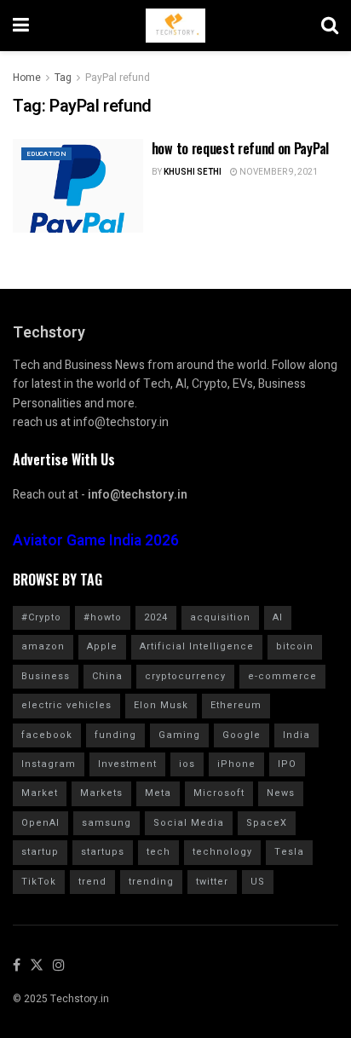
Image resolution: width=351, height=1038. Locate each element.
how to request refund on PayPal (240, 148)
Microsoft (219, 793)
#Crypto (41, 617)
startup (40, 852)
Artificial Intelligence (197, 646)
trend (92, 881)
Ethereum (236, 705)
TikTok (38, 881)
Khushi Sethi (193, 172)
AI (278, 617)
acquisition (220, 617)
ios (187, 764)
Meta (158, 793)
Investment (127, 764)
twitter (212, 881)
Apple (102, 646)
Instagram (48, 764)
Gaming (179, 735)
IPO (287, 764)
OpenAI (40, 823)
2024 (156, 617)
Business (45, 676)
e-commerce (282, 676)
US (257, 881)
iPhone (236, 764)
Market (39, 793)
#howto (102, 617)
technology (222, 852)
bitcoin (295, 646)
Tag (63, 77)
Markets (101, 793)
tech (158, 852)
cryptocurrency (185, 676)
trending (151, 881)
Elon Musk (161, 705)
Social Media (188, 823)
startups (102, 852)
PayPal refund (117, 77)
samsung (106, 823)
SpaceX (266, 823)
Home (27, 77)
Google (241, 735)
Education (46, 154)
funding (115, 735)
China (107, 676)
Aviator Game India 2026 (96, 540)
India (296, 735)
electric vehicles (66, 705)
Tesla (289, 852)
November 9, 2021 (278, 172)
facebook (46, 735)
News (281, 793)
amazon (43, 646)
